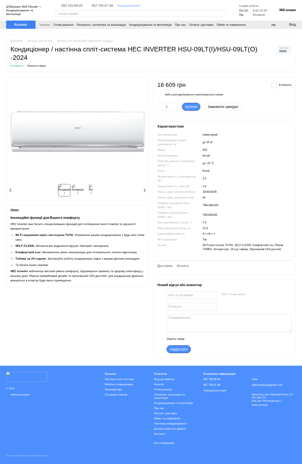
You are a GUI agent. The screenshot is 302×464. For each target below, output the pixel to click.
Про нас (180, 24)
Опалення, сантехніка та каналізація (101, 24)
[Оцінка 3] (204, 338)
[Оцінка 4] (211, 338)
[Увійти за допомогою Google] (256, 294)
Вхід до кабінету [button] (164, 379)
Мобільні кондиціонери (119, 384)
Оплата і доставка (201, 24)
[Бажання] (265, 25)
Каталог (45, 24)
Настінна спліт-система (119, 379)
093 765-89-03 (72, 5)
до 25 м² (208, 142)
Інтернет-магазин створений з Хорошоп (26, 455)
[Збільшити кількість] (173, 106)
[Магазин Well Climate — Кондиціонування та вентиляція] (26, 376)
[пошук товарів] (222, 13)
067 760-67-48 (102, 5)
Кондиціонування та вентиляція (150, 24)
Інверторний (210, 134)
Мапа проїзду (259, 405)
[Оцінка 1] (191, 338)
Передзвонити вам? (129, 5)
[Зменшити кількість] (160, 106)
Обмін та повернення (231, 24)
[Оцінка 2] (198, 338)
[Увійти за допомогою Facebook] (250, 294)
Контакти (159, 433)
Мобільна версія (20, 394)
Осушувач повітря (116, 394)
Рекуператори (113, 389)
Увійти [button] (168, 94)
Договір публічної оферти (170, 428)
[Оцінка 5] (217, 338)
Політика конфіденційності (170, 423)
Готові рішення (63, 24)
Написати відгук (36, 65)
